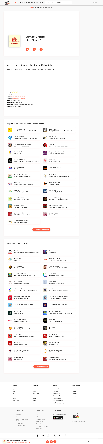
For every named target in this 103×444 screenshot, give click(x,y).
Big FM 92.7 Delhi (19, 136)
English (34, 395)
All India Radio (34, 2)
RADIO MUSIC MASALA (55, 312)
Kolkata (17, 98)
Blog (37, 414)
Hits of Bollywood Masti (55, 205)
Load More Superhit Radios (41, 229)
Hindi (14, 94)
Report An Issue (40, 421)
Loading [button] (34, 49)
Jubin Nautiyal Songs (57, 398)
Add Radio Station (40, 419)
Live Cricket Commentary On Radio (59, 296)
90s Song (14, 388)
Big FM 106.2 (52, 190)
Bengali (34, 389)
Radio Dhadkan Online (20, 266)
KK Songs (54, 402)
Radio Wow (52, 319)
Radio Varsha (52, 144)
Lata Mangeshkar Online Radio (22, 144)
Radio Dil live (17, 251)
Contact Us (19, 416)
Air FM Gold (52, 136)
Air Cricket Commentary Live (22, 296)
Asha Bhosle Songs (56, 389)
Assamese (35, 388)
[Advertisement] (41, 23)
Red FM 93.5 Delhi (54, 335)
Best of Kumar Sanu (56, 393)
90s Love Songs (53, 213)
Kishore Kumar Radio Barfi (58, 400)
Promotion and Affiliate (42, 426)
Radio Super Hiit (53, 251)
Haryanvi (34, 400)
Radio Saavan (53, 281)
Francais (34, 396)
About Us (18, 414)
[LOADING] (35, 49)
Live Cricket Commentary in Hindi (23, 304)
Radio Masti (52, 175)
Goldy (74, 389)
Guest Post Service (20, 425)
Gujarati (34, 398)
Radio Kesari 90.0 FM (55, 167)
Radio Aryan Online (54, 258)
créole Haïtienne (36, 393)
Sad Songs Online (54, 342)
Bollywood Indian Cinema (21, 220)
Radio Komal (17, 258)
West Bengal (23, 98)
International (35, 403)
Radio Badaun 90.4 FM (20, 175)
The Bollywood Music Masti (21, 350)
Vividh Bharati (53, 129)
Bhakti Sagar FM (18, 327)
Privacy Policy (19, 423)
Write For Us (39, 428)
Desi (18, 96)
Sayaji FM (52, 159)
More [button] (41, 2)
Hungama (74, 391)
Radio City (74, 396)
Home (21, 2)
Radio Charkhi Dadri (54, 182)
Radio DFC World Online (20, 273)
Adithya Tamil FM (19, 289)
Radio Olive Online (19, 198)
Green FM (16, 190)
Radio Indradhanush (19, 159)
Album (14, 389)
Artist (14, 391)
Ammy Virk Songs (56, 388)
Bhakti (14, 393)
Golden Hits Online (19, 213)
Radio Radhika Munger (20, 319)
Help (37, 416)
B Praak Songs (55, 391)
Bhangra (14, 395)
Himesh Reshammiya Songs (58, 396)
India (13, 98)
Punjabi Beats (18, 281)
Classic (14, 402)
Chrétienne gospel (16, 400)
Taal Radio (52, 327)
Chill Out (14, 398)
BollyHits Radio (18, 152)
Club (13, 403)
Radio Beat (75, 395)
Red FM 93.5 (17, 342)
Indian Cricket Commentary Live (58, 304)
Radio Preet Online (54, 266)
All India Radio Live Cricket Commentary (60, 289)
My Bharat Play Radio (20, 335)
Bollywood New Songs (55, 198)
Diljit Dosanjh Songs (56, 395)
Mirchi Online (75, 393)
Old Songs (22, 96)
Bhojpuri (34, 391)
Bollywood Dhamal (19, 205)
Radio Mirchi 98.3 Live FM (21, 129)
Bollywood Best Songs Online (57, 152)
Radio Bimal (52, 273)
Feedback (38, 424)
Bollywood (27, 2)
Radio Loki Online (19, 312)
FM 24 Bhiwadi (18, 182)
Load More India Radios (41, 366)
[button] (15, 2)
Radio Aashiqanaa (19, 167)
